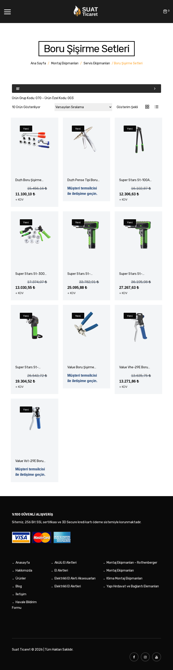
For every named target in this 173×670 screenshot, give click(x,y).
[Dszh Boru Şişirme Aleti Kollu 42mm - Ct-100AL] (34, 140)
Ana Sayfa (38, 63)
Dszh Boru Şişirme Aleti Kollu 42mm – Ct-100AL (29, 180)
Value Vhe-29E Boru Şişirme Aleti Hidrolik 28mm (133, 367)
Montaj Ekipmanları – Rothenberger (132, 563)
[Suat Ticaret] (86, 11)
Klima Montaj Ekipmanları (124, 578)
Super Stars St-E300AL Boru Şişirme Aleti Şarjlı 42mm (134, 274)
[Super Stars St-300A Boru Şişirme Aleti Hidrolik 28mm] (34, 234)
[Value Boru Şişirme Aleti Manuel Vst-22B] (86, 324)
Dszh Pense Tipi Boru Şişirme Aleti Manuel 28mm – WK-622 (82, 180)
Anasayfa (23, 563)
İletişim (21, 594)
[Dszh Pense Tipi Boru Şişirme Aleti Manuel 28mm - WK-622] (86, 140)
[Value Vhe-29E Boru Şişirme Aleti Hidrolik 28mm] (138, 327)
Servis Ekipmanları (97, 63)
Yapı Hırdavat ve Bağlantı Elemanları (133, 586)
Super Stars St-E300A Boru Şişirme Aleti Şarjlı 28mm (81, 274)
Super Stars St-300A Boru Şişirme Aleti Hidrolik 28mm (31, 274)
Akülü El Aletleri (66, 563)
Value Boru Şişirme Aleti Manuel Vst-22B (82, 367)
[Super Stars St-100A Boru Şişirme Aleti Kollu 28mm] (138, 140)
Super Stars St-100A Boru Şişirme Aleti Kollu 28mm (134, 180)
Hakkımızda (24, 570)
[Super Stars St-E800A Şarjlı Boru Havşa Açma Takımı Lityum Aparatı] (34, 327)
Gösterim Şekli (127, 107)
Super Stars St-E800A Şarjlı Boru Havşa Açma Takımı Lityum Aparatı (29, 367)
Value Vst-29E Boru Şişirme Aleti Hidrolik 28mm (30, 461)
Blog (19, 586)
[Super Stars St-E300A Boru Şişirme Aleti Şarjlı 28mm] (86, 234)
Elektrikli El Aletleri (68, 586)
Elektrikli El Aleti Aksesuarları (75, 578)
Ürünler (21, 578)
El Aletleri (61, 570)
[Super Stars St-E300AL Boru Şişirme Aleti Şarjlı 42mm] (138, 234)
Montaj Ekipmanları (64, 63)
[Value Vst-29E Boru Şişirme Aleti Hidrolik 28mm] (34, 418)
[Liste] (156, 107)
